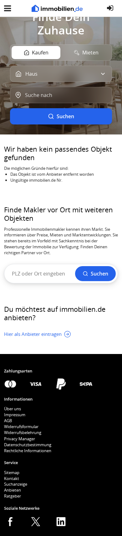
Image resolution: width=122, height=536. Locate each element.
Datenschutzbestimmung (27, 445)
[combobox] (61, 95)
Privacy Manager (19, 439)
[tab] (36, 52)
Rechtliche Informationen (27, 450)
